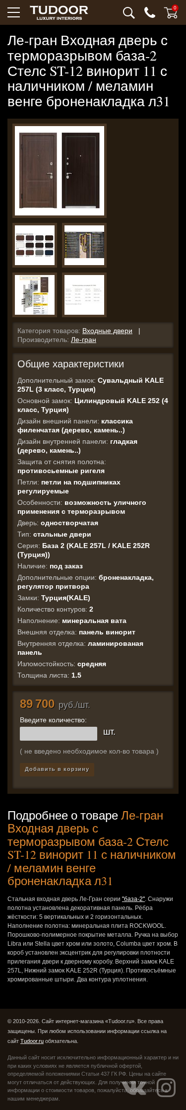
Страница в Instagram (166, 1087)
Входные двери (107, 331)
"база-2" (133, 899)
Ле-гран (83, 340)
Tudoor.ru (32, 1041)
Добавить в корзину (57, 769)
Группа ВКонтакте (134, 1087)
